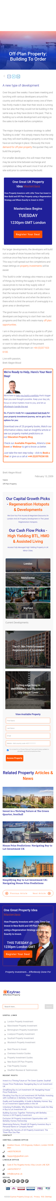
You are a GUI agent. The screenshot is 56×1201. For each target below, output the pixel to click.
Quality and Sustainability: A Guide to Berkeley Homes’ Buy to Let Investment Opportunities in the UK (28, 1102)
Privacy (37, 1197)
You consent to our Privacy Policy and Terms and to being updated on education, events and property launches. (29, 750)
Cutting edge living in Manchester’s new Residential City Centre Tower (28, 689)
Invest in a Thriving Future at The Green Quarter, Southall (28, 802)
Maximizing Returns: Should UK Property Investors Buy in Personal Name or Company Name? (28, 1125)
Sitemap (48, 1197)
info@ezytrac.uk (14, 1173)
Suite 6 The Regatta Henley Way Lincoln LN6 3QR (28, 1165)
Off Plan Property (10, 484)
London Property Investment (20, 1021)
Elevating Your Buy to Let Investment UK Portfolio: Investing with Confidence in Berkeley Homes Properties (28, 1097)
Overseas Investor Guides (19, 1053)
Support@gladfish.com (17, 1156)
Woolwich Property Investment (21, 1042)
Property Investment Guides (20, 1057)
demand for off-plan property (17, 147)
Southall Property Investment (20, 1038)
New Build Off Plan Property (20, 1062)
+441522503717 (14, 1169)
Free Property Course (16, 1066)
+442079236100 (14, 1151)
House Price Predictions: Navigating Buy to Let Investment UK (28, 837)
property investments (31, 265)
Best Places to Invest (16, 1049)
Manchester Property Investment (22, 1025)
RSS (42, 1197)
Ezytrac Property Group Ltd (21, 1197)
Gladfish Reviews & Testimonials (22, 1070)
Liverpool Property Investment (21, 1034)
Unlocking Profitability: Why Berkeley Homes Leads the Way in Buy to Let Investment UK (28, 1108)
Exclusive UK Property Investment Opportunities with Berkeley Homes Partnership (28, 1120)
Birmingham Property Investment (22, 1030)
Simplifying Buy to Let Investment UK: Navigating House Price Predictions (28, 871)
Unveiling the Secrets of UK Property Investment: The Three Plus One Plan (28, 1131)
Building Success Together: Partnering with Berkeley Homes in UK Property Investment (28, 1114)
